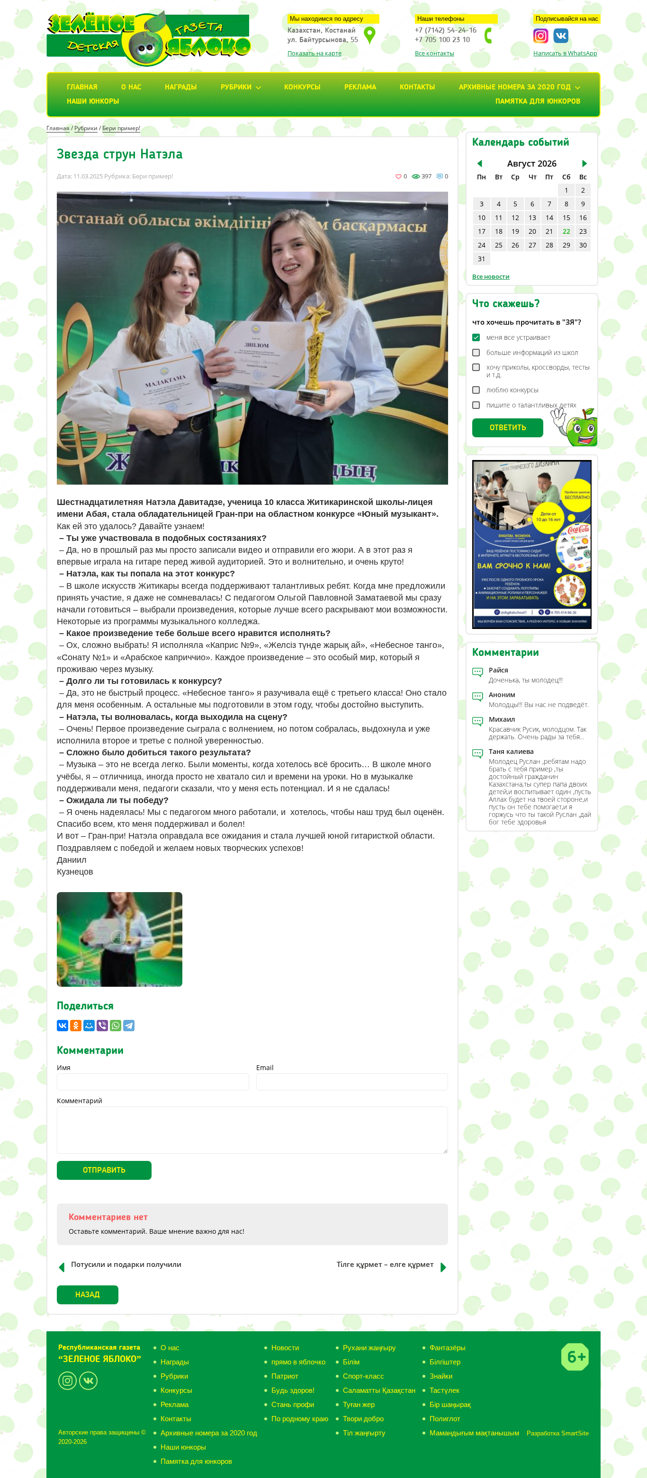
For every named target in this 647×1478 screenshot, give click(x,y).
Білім (351, 1362)
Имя (64, 1067)
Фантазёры (448, 1348)
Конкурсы (302, 87)
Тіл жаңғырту (364, 1433)
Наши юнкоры (93, 102)
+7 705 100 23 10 (442, 40)
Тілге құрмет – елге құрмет (385, 1264)
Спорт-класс (363, 1376)
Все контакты (434, 53)
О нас (131, 87)
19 (515, 231)
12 (515, 217)
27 (532, 244)
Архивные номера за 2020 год (209, 1433)
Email (265, 1067)
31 (481, 258)
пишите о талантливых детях (531, 405)
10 (481, 217)
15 (566, 217)
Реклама (360, 87)
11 (499, 217)
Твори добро (363, 1419)
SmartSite (575, 1433)
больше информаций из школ (532, 352)
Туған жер (359, 1404)
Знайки (441, 1376)
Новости (285, 1348)
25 (499, 244)
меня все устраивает (518, 337)
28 (549, 244)
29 (566, 244)
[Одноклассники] (75, 1025)
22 (566, 231)
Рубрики (86, 128)
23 (583, 231)
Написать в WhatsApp (565, 53)
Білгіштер (445, 1362)
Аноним (502, 694)
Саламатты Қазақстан (379, 1390)
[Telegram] (129, 1025)
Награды (181, 87)
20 (532, 231)
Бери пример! (121, 128)
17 (481, 231)
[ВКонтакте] (62, 1025)
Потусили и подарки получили (126, 1264)
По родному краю (299, 1419)
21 (549, 231)
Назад (87, 1295)
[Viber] (102, 1025)
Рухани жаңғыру (369, 1348)
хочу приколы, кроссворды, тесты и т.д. (538, 371)
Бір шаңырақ (450, 1404)
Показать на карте (314, 53)
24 (481, 244)
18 (499, 231)
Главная (82, 87)
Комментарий (79, 1100)
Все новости (491, 276)
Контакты (417, 87)
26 (515, 244)
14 (549, 217)
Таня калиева (511, 751)
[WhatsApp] (115, 1025)
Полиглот (445, 1419)
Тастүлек (444, 1390)
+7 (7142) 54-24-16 (445, 31)
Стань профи (292, 1404)
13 (532, 217)
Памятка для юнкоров (537, 102)
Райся (498, 669)
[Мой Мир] (89, 1025)
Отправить (104, 1170)
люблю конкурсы (512, 390)
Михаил (502, 719)
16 (583, 217)
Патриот (284, 1376)
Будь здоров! (293, 1390)
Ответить (508, 428)
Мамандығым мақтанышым (474, 1433)
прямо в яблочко (298, 1362)
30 (583, 244)
